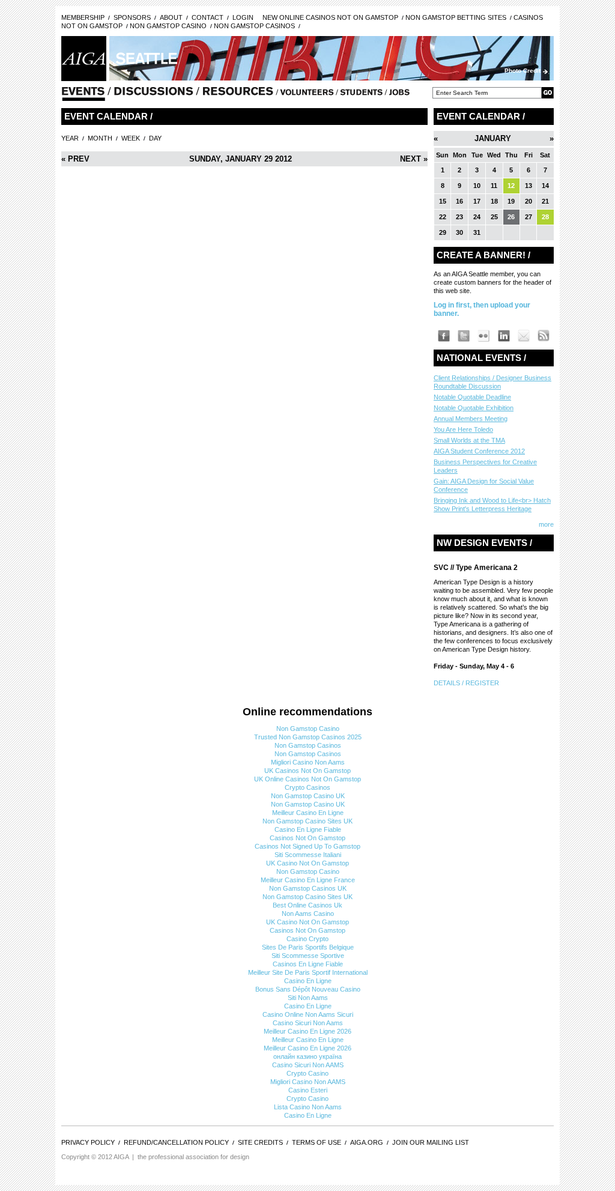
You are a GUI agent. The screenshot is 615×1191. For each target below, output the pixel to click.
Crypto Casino (307, 1073)
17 (476, 201)
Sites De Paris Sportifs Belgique (308, 947)
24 (476, 216)
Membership (83, 17)
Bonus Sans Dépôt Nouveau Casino (307, 989)
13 (528, 185)
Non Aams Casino (308, 913)
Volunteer (307, 95)
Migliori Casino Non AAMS (307, 1081)
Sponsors (132, 17)
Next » (414, 158)
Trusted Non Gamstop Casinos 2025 (308, 737)
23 (459, 216)
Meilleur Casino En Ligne (308, 812)
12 (511, 185)
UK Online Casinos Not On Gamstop (307, 779)
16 (459, 201)
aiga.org (366, 1142)
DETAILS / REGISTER (466, 682)
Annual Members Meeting (470, 418)
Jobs (399, 95)
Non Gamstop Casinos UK (308, 888)
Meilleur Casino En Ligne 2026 (307, 1031)
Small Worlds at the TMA (469, 440)
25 (494, 216)
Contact (207, 17)
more (546, 524)
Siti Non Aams (308, 997)
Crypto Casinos (307, 787)
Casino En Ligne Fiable (307, 829)
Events (83, 95)
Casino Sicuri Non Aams (308, 1022)
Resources (238, 95)
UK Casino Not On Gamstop (307, 863)
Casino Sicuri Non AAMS (308, 1064)
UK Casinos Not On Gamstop (307, 770)
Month (100, 138)
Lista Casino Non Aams (308, 1107)
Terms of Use (316, 1142)
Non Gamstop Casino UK (308, 795)
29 (442, 232)
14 (545, 185)
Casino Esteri (307, 1090)
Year (70, 138)
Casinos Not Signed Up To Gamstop (307, 846)
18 (494, 201)
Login (242, 17)
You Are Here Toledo (463, 429)
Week (130, 138)
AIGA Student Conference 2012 (479, 451)
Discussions (153, 95)
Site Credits (260, 1142)
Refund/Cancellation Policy (176, 1142)
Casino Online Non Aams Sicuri (307, 1014)
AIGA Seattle (83, 58)
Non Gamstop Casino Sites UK (307, 821)
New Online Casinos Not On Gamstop (330, 17)
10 (476, 185)
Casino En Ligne (308, 980)
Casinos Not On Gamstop (307, 837)
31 (476, 232)
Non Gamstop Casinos (254, 25)
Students (361, 95)
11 (494, 185)
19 (511, 201)
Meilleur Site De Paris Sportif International (308, 972)
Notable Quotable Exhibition (474, 407)
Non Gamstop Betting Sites (455, 17)
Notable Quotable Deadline (472, 397)
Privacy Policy (88, 1142)
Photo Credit (522, 70)
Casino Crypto (307, 938)
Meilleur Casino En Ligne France (308, 879)
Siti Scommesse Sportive (307, 955)
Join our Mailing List (430, 1142)
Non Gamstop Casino (168, 25)
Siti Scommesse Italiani (307, 854)
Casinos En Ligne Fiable (308, 964)
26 (511, 216)
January (492, 138)
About (171, 17)
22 (442, 216)
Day (155, 138)
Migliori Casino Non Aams (308, 762)
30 (459, 232)
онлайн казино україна (307, 1056)
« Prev (75, 158)
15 (442, 201)
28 (545, 216)
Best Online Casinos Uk (307, 905)
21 (545, 201)
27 (528, 216)
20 (528, 201)
